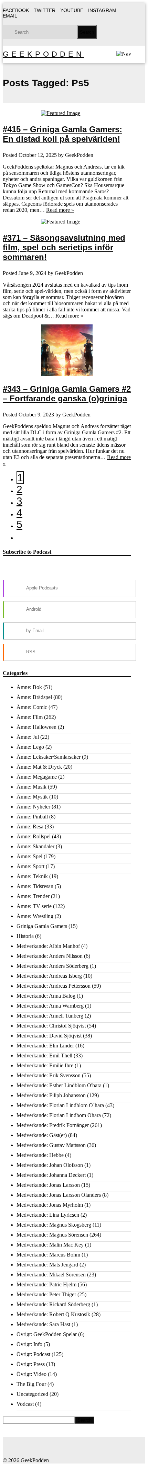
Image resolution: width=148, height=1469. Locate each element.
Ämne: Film (30, 717)
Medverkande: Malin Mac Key (50, 1245)
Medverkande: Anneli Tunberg (50, 1016)
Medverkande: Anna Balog (46, 996)
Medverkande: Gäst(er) (42, 1135)
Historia (25, 936)
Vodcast (25, 1404)
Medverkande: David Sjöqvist (49, 1035)
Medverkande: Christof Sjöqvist (51, 1026)
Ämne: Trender (33, 896)
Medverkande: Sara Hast (43, 1324)
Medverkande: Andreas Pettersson (54, 986)
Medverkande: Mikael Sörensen (51, 1274)
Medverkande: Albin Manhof (48, 946)
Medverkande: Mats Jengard (47, 1264)
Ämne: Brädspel (34, 697)
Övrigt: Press (31, 1364)
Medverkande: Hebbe (40, 1155)
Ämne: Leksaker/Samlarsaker (49, 757)
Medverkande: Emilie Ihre (45, 1065)
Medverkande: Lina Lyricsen (48, 1215)
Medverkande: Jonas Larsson (48, 1185)
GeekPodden (43, 54)
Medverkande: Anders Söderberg (52, 966)
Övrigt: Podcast (33, 1354)
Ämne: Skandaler (35, 846)
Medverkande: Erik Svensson (49, 1075)
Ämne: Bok (29, 687)
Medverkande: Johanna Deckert (51, 1175)
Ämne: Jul (28, 737)
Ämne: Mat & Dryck (39, 767)
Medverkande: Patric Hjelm (46, 1284)
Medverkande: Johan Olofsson (50, 1165)
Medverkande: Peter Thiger (46, 1294)
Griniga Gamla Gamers (42, 926)
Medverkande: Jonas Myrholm (50, 1205)
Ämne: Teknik (32, 876)
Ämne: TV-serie (34, 906)
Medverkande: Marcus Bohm (48, 1255)
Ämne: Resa (30, 826)
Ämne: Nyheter (33, 807)
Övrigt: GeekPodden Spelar (47, 1334)
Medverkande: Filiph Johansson (51, 1095)
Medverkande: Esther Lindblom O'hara (59, 1085)
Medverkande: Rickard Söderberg (53, 1304)
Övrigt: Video (31, 1374)
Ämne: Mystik (32, 797)
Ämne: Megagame (37, 777)
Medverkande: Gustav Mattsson (51, 1145)
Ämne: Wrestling (35, 916)
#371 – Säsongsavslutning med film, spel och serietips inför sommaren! (64, 247)
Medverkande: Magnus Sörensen (52, 1235)
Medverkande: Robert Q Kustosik (53, 1314)
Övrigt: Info (29, 1344)
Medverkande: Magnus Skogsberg (54, 1225)
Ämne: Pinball (32, 816)
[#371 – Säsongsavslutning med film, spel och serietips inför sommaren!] (67, 222)
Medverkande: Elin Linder (45, 1045)
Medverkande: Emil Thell (44, 1055)
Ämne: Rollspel (34, 836)
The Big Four (31, 1384)
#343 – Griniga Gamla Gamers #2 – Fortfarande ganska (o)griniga (67, 393)
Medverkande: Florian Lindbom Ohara (59, 1115)
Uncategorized (32, 1394)
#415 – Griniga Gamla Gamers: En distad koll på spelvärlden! (62, 134)
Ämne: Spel (29, 856)
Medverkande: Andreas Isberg (49, 976)
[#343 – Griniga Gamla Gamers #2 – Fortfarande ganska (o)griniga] (67, 350)
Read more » (60, 210)
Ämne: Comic (32, 707)
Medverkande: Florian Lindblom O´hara (60, 1105)
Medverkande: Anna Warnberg (50, 1006)
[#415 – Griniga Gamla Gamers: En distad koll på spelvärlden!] (67, 113)
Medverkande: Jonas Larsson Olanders (59, 1195)
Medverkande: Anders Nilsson (50, 956)
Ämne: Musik (31, 787)
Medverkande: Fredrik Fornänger (53, 1125)
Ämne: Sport (30, 866)
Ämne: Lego (30, 747)
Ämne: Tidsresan (35, 886)
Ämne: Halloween (36, 727)
